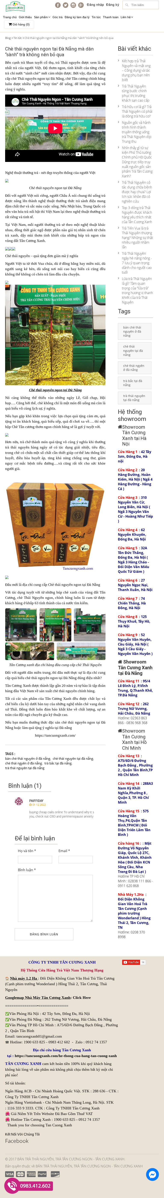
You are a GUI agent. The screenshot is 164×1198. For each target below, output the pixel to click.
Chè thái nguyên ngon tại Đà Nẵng (74, 585)
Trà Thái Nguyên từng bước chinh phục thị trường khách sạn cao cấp (135, 93)
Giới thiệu (25, 17)
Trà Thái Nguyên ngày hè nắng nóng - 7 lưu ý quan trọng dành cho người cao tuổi (137, 263)
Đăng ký (112, 4)
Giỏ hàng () (21, 24)
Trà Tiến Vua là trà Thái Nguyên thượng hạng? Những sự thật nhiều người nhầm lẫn (137, 237)
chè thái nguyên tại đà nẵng (73, 758)
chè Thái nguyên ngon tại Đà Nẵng (37, 79)
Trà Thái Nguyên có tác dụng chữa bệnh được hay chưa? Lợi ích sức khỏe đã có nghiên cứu (137, 192)
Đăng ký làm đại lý (77, 17)
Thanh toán (111, 17)
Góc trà (58, 17)
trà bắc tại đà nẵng (58, 763)
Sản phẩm (41, 17)
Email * (64, 851)
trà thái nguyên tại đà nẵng (24, 768)
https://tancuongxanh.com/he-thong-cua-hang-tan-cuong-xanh (66, 1056)
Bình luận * (27, 870)
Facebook (16, 1140)
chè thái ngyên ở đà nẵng (23, 763)
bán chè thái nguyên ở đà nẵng (27, 758)
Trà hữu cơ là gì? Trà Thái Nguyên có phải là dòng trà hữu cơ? (137, 111)
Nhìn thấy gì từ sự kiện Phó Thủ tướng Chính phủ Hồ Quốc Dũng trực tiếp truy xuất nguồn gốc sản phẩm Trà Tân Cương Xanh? (137, 161)
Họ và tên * (27, 851)
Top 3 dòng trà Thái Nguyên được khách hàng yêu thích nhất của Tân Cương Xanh (137, 214)
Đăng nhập (95, 4)
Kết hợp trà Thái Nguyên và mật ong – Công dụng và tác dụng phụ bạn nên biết (136, 70)
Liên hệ (126, 17)
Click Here (82, 997)
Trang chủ (10, 17)
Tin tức (96, 17)
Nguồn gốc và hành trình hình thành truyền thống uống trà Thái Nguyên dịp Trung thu (136, 132)
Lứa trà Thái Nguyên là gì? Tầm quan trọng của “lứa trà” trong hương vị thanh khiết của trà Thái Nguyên (137, 290)
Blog (8, 38)
